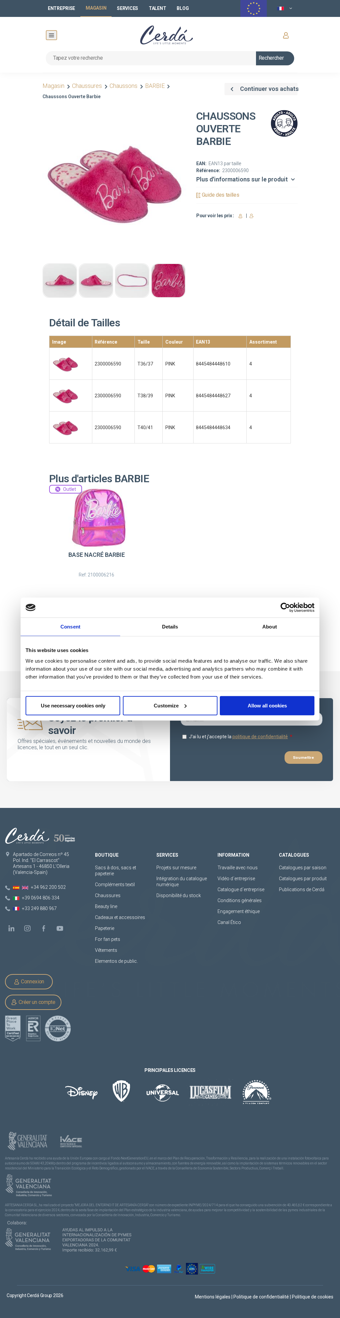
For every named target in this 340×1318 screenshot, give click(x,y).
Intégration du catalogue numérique (181, 881)
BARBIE (155, 85)
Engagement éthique (238, 911)
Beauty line (106, 906)
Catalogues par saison (302, 867)
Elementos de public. (116, 961)
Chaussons (123, 85)
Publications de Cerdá (301, 889)
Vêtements (106, 950)
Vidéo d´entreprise (236, 878)
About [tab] (269, 626)
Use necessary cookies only (73, 705)
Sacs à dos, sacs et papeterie (115, 870)
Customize (166, 705)
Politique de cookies (312, 1296)
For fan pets (108, 939)
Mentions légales (213, 1296)
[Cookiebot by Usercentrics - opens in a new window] (285, 608)
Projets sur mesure (176, 867)
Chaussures (87, 85)
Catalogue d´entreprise (240, 889)
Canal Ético (229, 922)
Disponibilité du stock (178, 895)
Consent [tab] (70, 626)
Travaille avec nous (237, 867)
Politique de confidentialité (261, 1296)
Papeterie (104, 928)
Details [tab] (170, 626)
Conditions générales (239, 900)
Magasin (54, 85)
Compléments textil (115, 884)
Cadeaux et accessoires (120, 917)
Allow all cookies (267, 705)
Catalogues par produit (303, 878)
